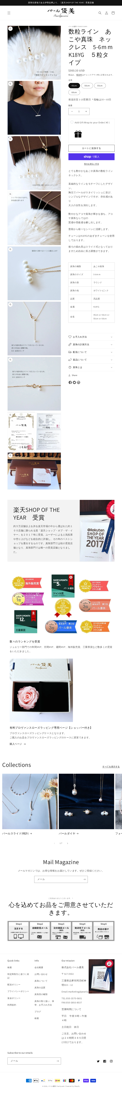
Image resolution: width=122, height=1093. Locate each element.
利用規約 (11, 1005)
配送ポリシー (14, 984)
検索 (9, 967)
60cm (74, 92)
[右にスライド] (67, 843)
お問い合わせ (41, 974)
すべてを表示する (111, 766)
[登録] (84, 879)
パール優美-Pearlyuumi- (56, 1086)
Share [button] (74, 375)
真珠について (41, 981)
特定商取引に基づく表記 (18, 976)
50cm (87, 85)
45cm (74, 85)
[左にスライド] (54, 843)
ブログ (38, 1011)
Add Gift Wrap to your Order (92, 122)
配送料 (79, 75)
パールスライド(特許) (15, 833)
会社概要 (39, 967)
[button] (9, 13)
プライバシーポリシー (18, 991)
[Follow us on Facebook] (70, 382)
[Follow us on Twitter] (74, 382)
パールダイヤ (67, 833)
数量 (70, 105)
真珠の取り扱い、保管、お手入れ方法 (44, 1003)
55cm (100, 85)
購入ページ (16, 744)
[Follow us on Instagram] (78, 382)
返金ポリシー (14, 998)
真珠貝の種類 (41, 994)
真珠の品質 (40, 987)
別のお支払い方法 (91, 164)
